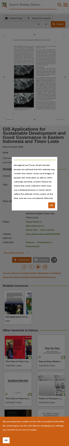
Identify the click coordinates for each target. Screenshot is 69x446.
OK (51, 205)
